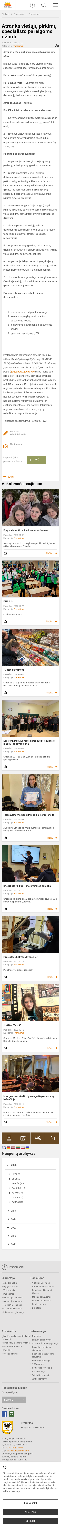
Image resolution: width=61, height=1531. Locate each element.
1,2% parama (38, 1364)
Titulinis (6, 14)
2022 (13, 1236)
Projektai (7, 1350)
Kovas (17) (17, 1193)
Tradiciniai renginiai (12, 1305)
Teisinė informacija (41, 1375)
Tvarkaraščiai (16, 1266)
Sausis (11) (17, 1202)
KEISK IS (8, 601)
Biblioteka (36, 1308)
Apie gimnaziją (10, 1283)
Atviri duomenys (39, 1379)
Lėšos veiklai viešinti (12, 1346)
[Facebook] (4, 1414)
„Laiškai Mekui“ (12, 1025)
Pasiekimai (8, 1294)
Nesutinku (30, 1512)
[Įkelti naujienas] (21, 5)
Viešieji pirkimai (10, 1354)
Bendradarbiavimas (12, 1308)
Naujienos (19, 14)
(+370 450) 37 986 (14, 1447)
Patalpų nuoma (39, 1304)
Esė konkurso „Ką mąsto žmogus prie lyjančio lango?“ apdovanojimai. (29, 742)
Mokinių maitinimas (41, 1300)
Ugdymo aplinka (10, 1286)
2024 (13, 1219)
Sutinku (30, 1521)
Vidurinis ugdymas (41, 1283)
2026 (13, 1165)
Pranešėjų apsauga (41, 1360)
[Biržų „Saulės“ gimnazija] (8, 4)
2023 (13, 1227)
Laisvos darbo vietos (42, 1340)
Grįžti (11, 476)
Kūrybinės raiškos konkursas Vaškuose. (25, 530)
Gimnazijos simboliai (13, 1297)
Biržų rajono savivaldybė (32, 1427)
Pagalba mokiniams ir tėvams (42, 1291)
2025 (13, 1211)
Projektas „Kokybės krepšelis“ (20, 957)
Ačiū (34, 459)
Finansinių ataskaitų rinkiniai (16, 1343)
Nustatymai (30, 1502)
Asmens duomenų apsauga (45, 1343)
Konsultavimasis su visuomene (41, 1348)
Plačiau (49, 553)
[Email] (11, 1414)
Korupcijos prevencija (42, 1368)
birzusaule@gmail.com (18, 1450)
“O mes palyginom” (14, 669)
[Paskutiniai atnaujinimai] (32, 5)
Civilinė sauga (38, 1371)
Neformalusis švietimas (43, 1286)
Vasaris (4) (17, 1197)
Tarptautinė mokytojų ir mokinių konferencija (28, 815)
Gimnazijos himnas (12, 1301)
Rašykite (8, 1400)
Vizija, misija (9, 1290)
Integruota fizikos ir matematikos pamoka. (27, 886)
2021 (13, 1244)
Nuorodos (36, 1336)
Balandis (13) (19, 1188)
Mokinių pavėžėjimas (42, 1297)
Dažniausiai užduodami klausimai (43, 1355)
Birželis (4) (17, 1179)
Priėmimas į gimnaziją (13, 1312)
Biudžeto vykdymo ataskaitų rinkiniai (16, 1337)
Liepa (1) (16, 1174)
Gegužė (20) (18, 1183)
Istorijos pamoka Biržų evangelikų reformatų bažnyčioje (28, 1098)
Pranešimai (34, 14)
